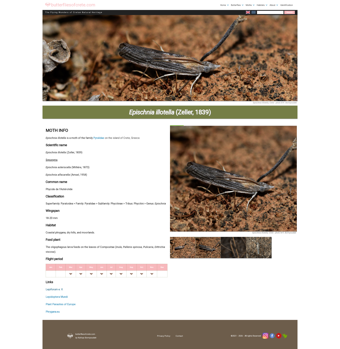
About (272, 5)
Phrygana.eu (53, 311)
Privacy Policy (163, 336)
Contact (179, 336)
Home (223, 5)
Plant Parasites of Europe (61, 304)
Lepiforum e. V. (54, 289)
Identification (286, 5)
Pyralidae (98, 137)
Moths (249, 5)
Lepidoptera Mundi (57, 296)
